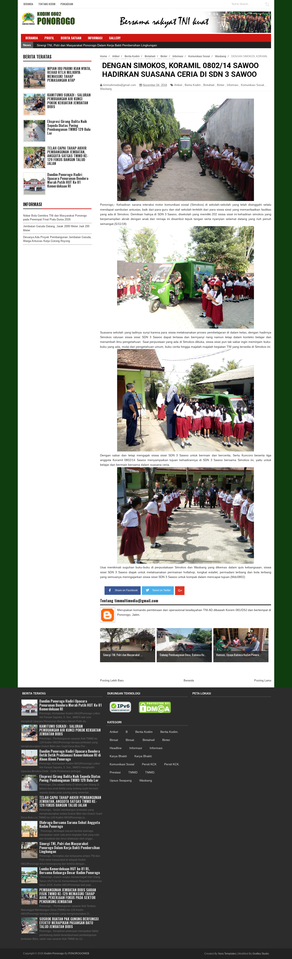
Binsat (114, 740)
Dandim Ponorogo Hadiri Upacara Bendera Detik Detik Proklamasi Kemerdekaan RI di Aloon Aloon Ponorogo (70, 755)
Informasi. (156, 748)
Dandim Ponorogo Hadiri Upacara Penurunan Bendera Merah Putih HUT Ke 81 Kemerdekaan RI (67, 180)
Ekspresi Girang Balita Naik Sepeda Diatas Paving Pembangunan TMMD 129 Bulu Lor (68, 127)
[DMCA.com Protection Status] (154, 707)
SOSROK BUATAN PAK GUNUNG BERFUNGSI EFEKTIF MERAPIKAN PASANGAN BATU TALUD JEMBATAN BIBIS (69, 922)
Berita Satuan (71, 37)
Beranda (28, 4)
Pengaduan (66, 4)
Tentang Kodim (46, 4)
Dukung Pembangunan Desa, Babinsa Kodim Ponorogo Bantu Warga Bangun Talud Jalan (97, 45)
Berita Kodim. (169, 731)
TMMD (132, 772)
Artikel (178, 85)
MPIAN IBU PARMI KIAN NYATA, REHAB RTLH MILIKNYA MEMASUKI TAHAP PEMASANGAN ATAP (69, 74)
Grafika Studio (260, 953)
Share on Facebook (126, 590)
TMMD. (150, 772)
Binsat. (130, 740)
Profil (49, 37)
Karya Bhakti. (143, 756)
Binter (220, 85)
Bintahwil (208, 85)
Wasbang (106, 88)
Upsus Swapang (121, 780)
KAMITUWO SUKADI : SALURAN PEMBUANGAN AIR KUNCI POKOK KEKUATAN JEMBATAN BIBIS (69, 100)
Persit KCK (149, 764)
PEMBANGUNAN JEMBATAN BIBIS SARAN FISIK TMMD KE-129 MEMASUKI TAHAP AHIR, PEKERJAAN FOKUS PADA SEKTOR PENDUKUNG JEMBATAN (67, 895)
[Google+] (179, 590)
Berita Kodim (193, 85)
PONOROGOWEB (78, 953)
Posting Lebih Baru (112, 680)
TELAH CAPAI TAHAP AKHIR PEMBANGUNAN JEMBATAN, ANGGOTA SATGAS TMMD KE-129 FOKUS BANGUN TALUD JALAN (67, 156)
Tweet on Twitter (161, 590)
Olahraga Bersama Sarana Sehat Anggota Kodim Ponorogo (69, 824)
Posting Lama (262, 680)
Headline (116, 748)
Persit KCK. (172, 764)
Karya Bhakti (118, 756)
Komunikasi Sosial (252, 85)
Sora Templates (227, 953)
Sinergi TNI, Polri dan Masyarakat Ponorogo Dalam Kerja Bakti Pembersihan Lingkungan (69, 847)
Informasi (232, 85)
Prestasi (115, 772)
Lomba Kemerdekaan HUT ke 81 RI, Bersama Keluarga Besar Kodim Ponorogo (69, 870)
